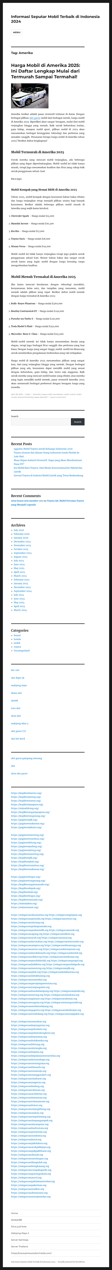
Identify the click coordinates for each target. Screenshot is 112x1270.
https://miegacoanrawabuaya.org (60, 956)
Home (14, 1213)
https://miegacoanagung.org (27, 934)
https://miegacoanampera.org (27, 945)
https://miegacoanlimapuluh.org (29, 1162)
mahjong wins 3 (19, 723)
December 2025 (22, 541)
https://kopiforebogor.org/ (25, 895)
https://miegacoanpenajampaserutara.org (34, 983)
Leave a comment (58, 397)
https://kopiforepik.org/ (24, 857)
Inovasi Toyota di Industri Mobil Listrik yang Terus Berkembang (48, 475)
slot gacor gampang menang (26, 758)
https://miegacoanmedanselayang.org (32, 1006)
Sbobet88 (16, 1220)
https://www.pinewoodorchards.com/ (31, 1253)
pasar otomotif (40, 397)
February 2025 (22, 579)
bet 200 (15, 670)
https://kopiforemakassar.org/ (27, 869)
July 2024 (19, 594)
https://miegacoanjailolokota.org (29, 1143)
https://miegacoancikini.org (26, 956)
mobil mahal (69, 394)
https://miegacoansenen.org (26, 949)
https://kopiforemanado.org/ (27, 899)
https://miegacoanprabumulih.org (29, 930)
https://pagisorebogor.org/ (26, 876)
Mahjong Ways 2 (20, 1233)
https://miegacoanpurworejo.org (29, 1132)
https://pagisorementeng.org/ (27, 835)
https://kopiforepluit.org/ (25, 861)
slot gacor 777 (18, 731)
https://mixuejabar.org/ (24, 903)
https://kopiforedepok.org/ (26, 888)
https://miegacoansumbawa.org (28, 1135)
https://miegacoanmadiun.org (27, 1189)
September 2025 (23, 553)
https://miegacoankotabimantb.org (30, 953)
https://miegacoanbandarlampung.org (32, 991)
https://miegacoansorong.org (27, 994)
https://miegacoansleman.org (61, 998)
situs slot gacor (19, 773)
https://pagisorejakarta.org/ (26, 827)
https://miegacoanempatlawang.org (31, 1116)
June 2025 (19, 564)
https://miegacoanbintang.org (27, 1044)
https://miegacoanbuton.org (26, 1105)
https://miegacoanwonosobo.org (66, 941)
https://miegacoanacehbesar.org (29, 1093)
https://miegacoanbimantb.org (28, 1067)
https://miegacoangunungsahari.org (31, 1173)
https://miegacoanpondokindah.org (30, 960)
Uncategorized (22, 650)
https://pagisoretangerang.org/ (28, 880)
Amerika (37, 394)
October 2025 (21, 549)
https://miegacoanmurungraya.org (30, 1063)
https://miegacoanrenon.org (60, 918)
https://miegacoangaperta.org (27, 1010)
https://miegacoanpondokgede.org (65, 964)
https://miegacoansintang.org (27, 922)
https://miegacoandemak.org (27, 1154)
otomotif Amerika (26, 397)
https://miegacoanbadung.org (27, 1086)
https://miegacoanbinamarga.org (63, 945)
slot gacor (35, 118)
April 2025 (19, 572)
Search (14, 416)
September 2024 (23, 591)
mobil (27, 394)
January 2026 (21, 537)
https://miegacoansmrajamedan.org (31, 1196)
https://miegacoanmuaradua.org (29, 979)
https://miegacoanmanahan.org (28, 1021)
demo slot (16, 693)
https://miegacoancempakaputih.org (31, 1170)
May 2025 (19, 568)
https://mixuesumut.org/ (25, 907)
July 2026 (19, 530)
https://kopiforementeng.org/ (27, 854)
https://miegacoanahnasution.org (29, 915)
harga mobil (46, 394)
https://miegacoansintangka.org (29, 1048)
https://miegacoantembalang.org (29, 1013)
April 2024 (19, 606)
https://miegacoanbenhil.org (66, 953)
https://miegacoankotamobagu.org (30, 1059)
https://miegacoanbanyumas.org (29, 1036)
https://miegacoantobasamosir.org (30, 1101)
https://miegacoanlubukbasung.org (30, 975)
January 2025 (21, 583)
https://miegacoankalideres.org (28, 964)
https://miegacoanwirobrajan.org (63, 1010)
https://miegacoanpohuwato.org (29, 1029)
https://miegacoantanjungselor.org (30, 987)
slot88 (14, 700)
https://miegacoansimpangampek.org (32, 1120)
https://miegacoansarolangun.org (29, 1158)
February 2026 (22, 534)
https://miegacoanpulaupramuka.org (31, 926)
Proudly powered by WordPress (71, 1262)
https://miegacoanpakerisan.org (28, 1185)
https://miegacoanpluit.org (26, 972)
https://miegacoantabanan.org (28, 1090)
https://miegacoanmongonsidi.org (63, 1002)
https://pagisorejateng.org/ (26, 850)
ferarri (17, 635)
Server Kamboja (19, 1240)
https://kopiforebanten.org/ (26, 793)
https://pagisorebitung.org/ (26, 842)
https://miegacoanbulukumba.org (29, 1040)
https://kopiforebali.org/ (24, 892)
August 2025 (20, 556)
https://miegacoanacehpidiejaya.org (31, 1147)
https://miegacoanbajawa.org (27, 1052)
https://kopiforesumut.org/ (26, 800)
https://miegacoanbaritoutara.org (29, 1128)
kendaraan (58, 394)
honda (17, 639)
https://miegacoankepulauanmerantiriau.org (35, 1055)
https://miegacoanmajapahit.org (66, 1013)
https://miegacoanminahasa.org (61, 994)
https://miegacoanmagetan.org (28, 1082)
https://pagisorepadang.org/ (26, 846)
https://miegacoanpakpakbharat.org (31, 1151)
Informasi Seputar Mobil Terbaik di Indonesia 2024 (33, 1262)
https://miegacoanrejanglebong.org (30, 1109)
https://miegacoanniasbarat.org (28, 1078)
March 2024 (20, 610)
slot (13, 766)
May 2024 (19, 602)
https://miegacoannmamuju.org (28, 1071)
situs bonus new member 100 (27, 500)
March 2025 (20, 575)
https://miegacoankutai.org (26, 1139)
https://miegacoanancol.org (26, 1177)
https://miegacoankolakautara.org (60, 972)
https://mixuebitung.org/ (25, 808)
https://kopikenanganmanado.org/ (30, 884)
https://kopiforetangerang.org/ (28, 816)
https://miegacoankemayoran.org (61, 949)
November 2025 (22, 545)
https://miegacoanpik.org (60, 968)
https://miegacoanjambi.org (69, 991)
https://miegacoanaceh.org (26, 937)
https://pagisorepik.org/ (24, 819)
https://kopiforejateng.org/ (26, 797)
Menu (17, 32)
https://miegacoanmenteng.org (28, 968)
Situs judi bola (18, 1226)
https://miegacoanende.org (64, 930)
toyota (17, 646)
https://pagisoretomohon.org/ (27, 838)
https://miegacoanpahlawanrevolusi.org (33, 1181)
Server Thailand (19, 1246)
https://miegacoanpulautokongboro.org (33, 1033)
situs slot (16, 715)
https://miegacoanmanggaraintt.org (31, 1074)
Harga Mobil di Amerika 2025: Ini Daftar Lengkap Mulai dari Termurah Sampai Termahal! (45, 71)
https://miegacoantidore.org (58, 934)
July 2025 (19, 560)
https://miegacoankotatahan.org (29, 941)
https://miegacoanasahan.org (27, 1112)
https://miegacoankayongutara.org (30, 1025)
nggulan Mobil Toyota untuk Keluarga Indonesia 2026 (43, 448)
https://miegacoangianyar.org (27, 998)
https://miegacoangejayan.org (65, 915)
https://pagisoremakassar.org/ (28, 823)
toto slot (15, 708)
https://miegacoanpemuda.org (28, 918)
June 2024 (19, 598)
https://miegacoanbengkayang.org (30, 1166)
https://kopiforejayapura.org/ (27, 804)
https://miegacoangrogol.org (67, 960)
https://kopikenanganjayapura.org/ (30, 812)
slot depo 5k (17, 677)
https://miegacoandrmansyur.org (29, 1192)
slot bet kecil (18, 738)
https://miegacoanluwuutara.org (29, 1097)
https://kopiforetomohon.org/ (27, 865)
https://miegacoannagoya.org (27, 1002)
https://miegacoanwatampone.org (30, 1124)
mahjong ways (19, 685)
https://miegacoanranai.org (56, 937)
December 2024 (22, 587)
